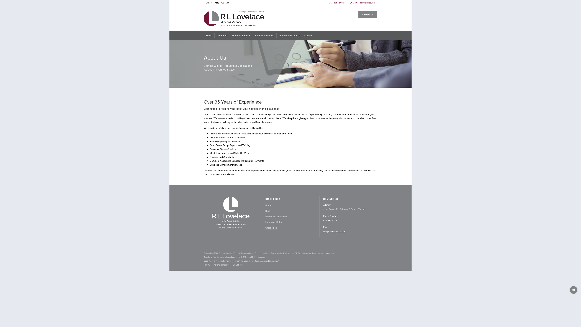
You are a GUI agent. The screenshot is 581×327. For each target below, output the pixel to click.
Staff (267, 210)
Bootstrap (208, 260)
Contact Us (368, 14)
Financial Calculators (276, 216)
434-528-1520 (340, 2)
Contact (308, 35)
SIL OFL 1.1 (237, 264)
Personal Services (241, 35)
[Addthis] (573, 290)
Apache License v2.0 (270, 260)
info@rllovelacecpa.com (365, 2)
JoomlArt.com (328, 253)
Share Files (271, 227)
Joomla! (207, 257)
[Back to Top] (574, 302)
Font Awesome (210, 264)
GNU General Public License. (253, 257)
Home (209, 35)
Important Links (273, 222)
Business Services (264, 35)
